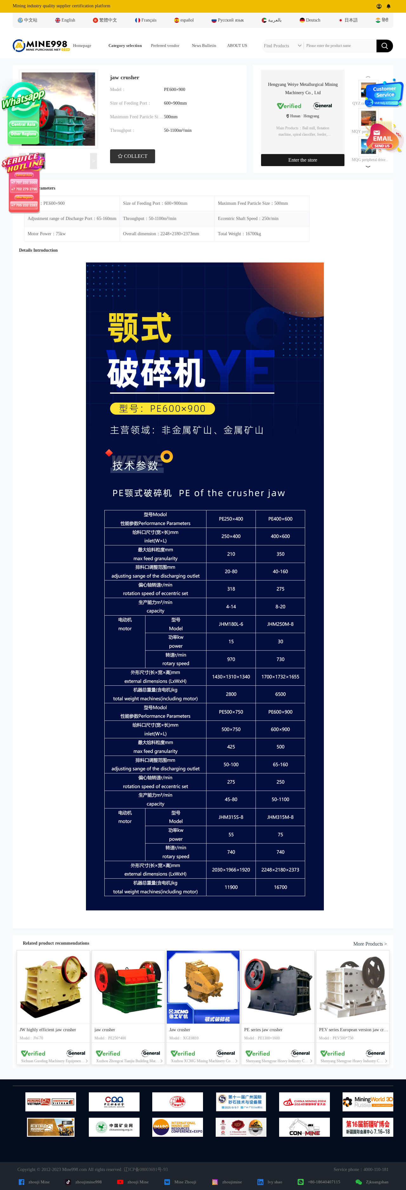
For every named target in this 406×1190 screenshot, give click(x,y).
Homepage (82, 45)
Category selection (125, 45)
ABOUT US (237, 45)
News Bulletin (204, 45)
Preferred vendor (165, 45)
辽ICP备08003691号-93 (146, 1169)
